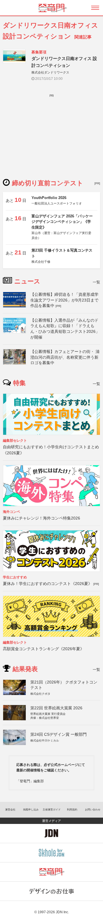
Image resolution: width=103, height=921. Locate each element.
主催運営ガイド (52, 809)
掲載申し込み (31, 809)
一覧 (96, 282)
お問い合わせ (92, 809)
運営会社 (10, 809)
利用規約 (72, 809)
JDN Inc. (62, 912)
